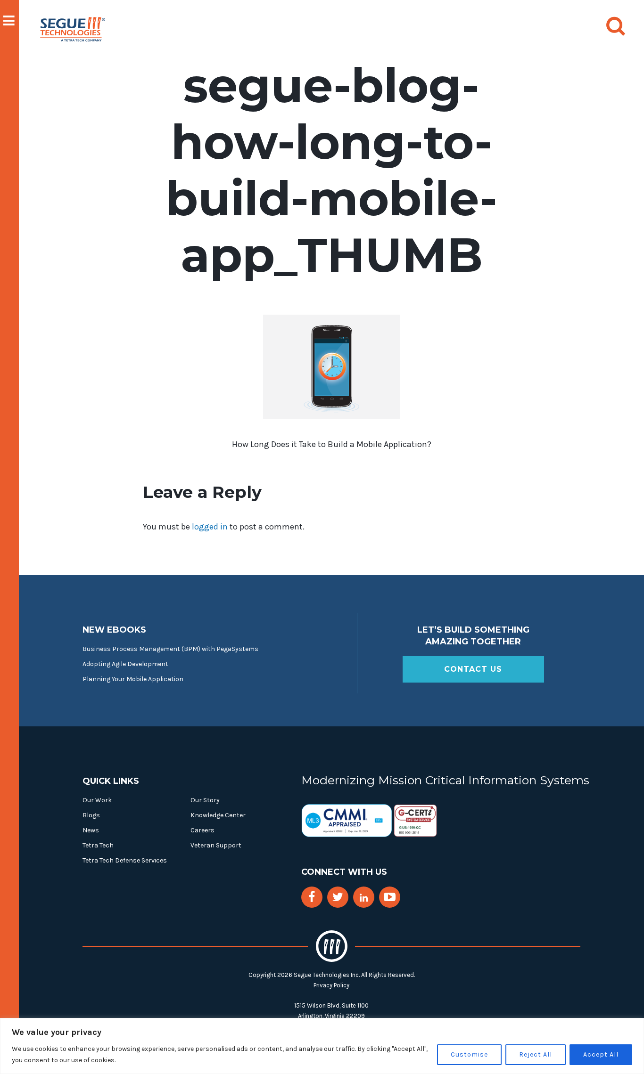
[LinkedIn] (364, 898)
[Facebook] (311, 897)
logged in (210, 526)
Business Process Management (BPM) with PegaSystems (170, 649)
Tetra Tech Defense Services (125, 860)
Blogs (91, 815)
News (91, 830)
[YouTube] (390, 897)
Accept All (601, 1054)
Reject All (535, 1054)
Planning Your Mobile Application (133, 679)
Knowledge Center (218, 815)
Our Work (97, 800)
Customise (469, 1054)
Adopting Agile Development (125, 664)
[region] (322, 1046)
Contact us (473, 669)
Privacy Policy (331, 985)
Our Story (205, 800)
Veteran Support (215, 845)
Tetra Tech (98, 845)
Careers (202, 830)
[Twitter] (337, 897)
